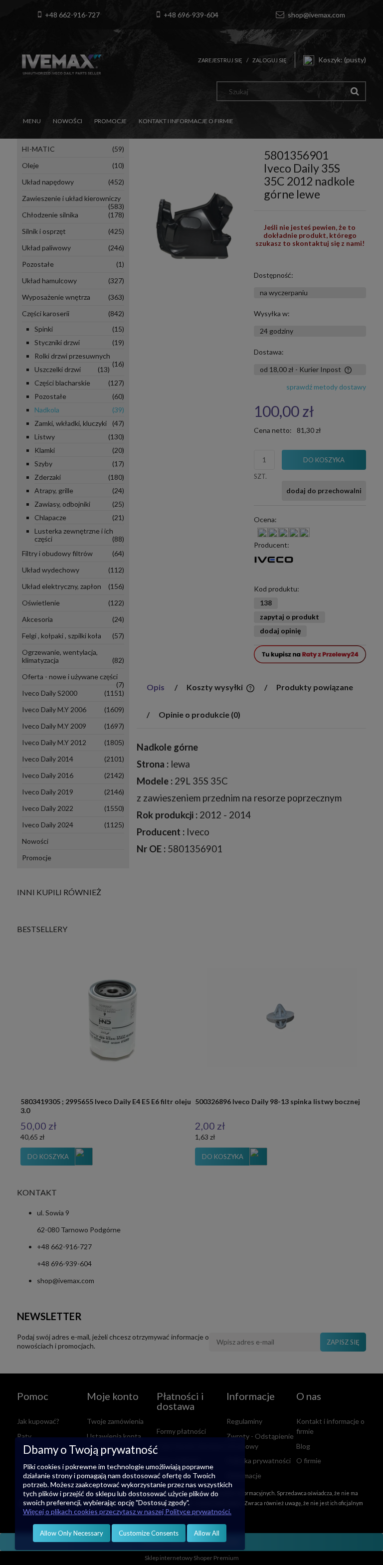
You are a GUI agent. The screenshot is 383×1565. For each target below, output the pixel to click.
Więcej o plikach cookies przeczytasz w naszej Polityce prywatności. (127, 1511)
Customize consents (149, 1533)
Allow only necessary (71, 1533)
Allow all (206, 1533)
